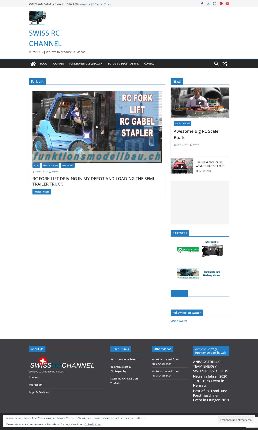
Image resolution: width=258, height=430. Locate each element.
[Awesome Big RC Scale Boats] (200, 103)
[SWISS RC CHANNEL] (33, 63)
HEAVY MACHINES (50, 165)
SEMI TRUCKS (67, 165)
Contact (150, 63)
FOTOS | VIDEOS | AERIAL (123, 63)
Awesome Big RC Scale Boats (196, 134)
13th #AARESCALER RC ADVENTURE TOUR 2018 (210, 164)
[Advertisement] (200, 202)
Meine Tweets (179, 320)
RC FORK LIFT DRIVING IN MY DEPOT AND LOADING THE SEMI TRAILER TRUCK (93, 181)
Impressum (35, 384)
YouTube (58, 63)
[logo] (62, 358)
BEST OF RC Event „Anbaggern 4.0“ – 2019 (103, 3)
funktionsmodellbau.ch (85, 63)
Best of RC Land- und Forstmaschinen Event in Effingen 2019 (211, 395)
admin (55, 171)
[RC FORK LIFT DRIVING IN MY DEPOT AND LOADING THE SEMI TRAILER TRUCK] (97, 127)
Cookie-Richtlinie (92, 424)
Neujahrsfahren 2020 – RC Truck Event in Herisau (210, 381)
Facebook (179, 293)
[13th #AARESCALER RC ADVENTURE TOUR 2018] (182, 166)
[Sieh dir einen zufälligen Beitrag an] (225, 63)
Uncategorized (182, 123)
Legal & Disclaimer (40, 392)
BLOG (43, 63)
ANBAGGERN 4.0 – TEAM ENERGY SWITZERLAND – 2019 (210, 366)
